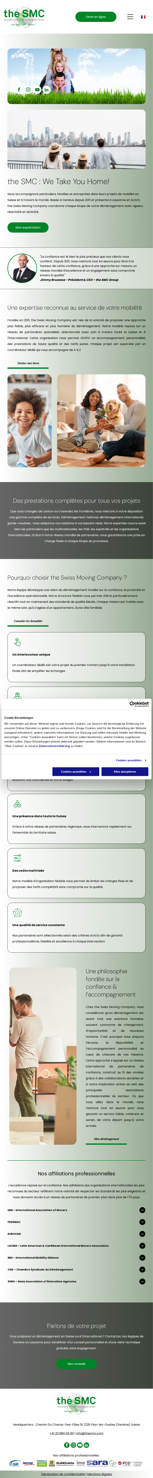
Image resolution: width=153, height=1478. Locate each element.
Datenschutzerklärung (54, 746)
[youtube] (37, 90)
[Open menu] (130, 17)
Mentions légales (99, 1474)
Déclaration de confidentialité (63, 1474)
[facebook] (19, 90)
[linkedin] (46, 90)
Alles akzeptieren (125, 771)
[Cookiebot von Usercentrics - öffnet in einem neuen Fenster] (132, 704)
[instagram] (28, 90)
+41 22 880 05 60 (62, 1433)
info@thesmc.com (89, 1433)
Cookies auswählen (129, 760)
